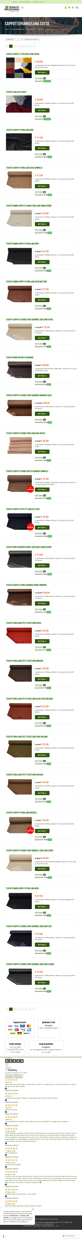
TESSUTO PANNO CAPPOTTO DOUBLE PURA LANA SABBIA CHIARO (29, 206)
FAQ (47, 1219)
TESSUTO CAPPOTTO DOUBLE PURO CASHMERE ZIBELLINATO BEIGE (29, 319)
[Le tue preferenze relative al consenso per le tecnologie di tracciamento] (3, 1236)
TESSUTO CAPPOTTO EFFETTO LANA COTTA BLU (23, 509)
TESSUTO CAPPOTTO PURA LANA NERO (19, 130)
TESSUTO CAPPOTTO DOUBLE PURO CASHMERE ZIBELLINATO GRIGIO (30, 964)
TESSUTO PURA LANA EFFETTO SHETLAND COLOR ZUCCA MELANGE (29, 699)
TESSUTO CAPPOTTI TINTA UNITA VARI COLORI (22, 54)
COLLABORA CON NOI (38, 2)
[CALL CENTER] (23, 7)
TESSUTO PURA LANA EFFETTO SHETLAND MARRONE (24, 661)
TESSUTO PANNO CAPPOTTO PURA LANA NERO (22, 243)
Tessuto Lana (31, 29)
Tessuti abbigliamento (17, 29)
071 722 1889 (15, 1047)
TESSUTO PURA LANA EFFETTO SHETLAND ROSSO (23, 623)
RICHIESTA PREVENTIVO (25, 2)
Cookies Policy (27, 1226)
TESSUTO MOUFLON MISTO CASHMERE (20, 357)
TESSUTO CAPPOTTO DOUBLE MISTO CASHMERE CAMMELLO (27, 471)
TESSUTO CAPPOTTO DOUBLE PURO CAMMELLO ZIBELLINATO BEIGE (29, 850)
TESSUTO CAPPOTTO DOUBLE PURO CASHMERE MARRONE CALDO (29, 395)
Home (7, 29)
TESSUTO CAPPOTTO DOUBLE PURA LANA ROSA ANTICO (25, 433)
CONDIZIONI (41, 1219)
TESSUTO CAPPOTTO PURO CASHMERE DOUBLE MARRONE (26, 585)
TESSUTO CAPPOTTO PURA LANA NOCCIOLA (21, 812)
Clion (57, 1226)
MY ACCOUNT (54, 1219)
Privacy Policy (36, 1226)
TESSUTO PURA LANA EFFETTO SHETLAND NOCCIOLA (24, 774)
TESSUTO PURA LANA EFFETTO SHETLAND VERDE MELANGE (27, 736)
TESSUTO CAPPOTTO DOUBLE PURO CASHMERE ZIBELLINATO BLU (29, 926)
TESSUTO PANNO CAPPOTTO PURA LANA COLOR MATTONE (26, 281)
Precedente (9, 1077)
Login (16, 2)
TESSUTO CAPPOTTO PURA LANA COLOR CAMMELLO (24, 168)
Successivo (18, 1077)
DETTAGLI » (42, 72)
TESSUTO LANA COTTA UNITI (16, 92)
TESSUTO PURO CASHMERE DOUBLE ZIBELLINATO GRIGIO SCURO (28, 547)
